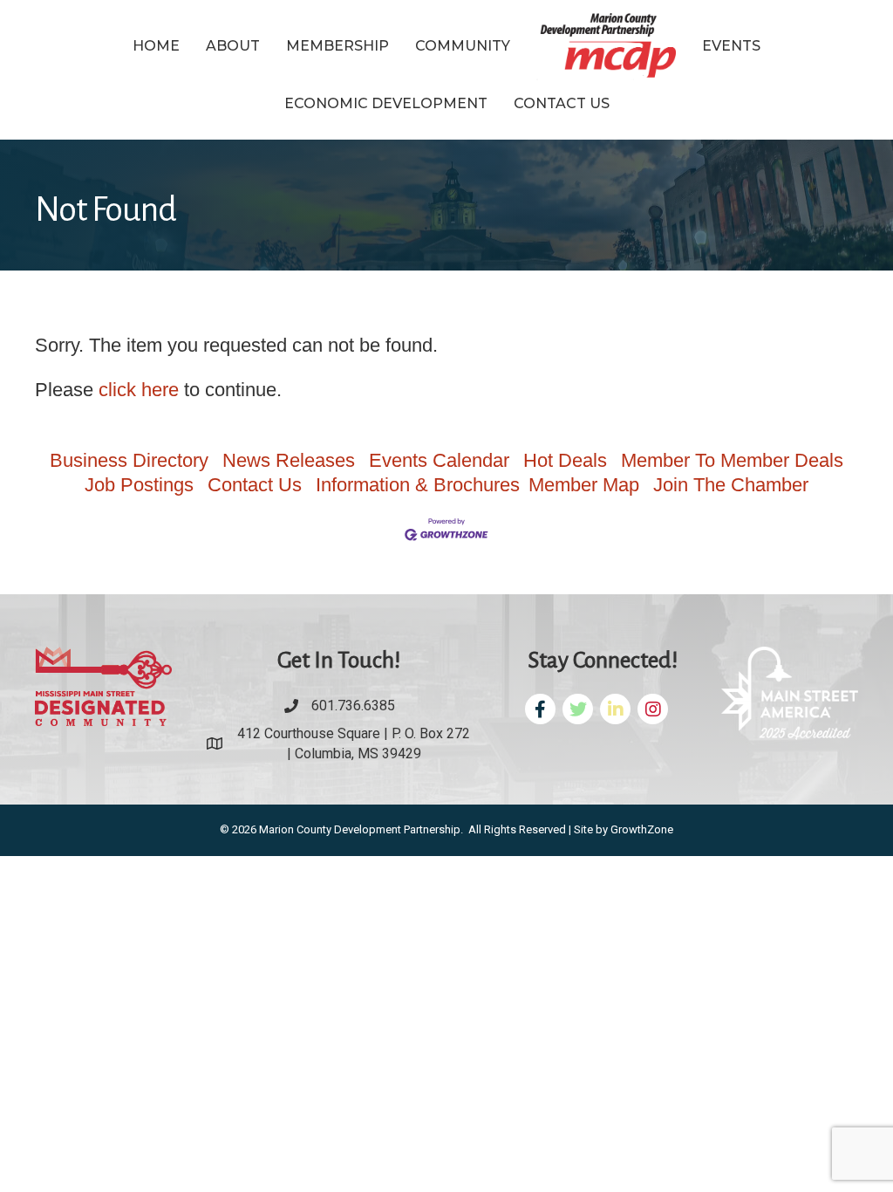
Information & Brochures (418, 485)
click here (139, 390)
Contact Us (562, 103)
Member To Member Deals (732, 460)
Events (731, 46)
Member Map (583, 485)
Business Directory (129, 460)
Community (462, 46)
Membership (337, 46)
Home (156, 46)
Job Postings (139, 485)
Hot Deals (565, 460)
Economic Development (385, 103)
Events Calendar (439, 460)
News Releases (288, 460)
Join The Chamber (730, 485)
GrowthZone (641, 829)
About (233, 46)
